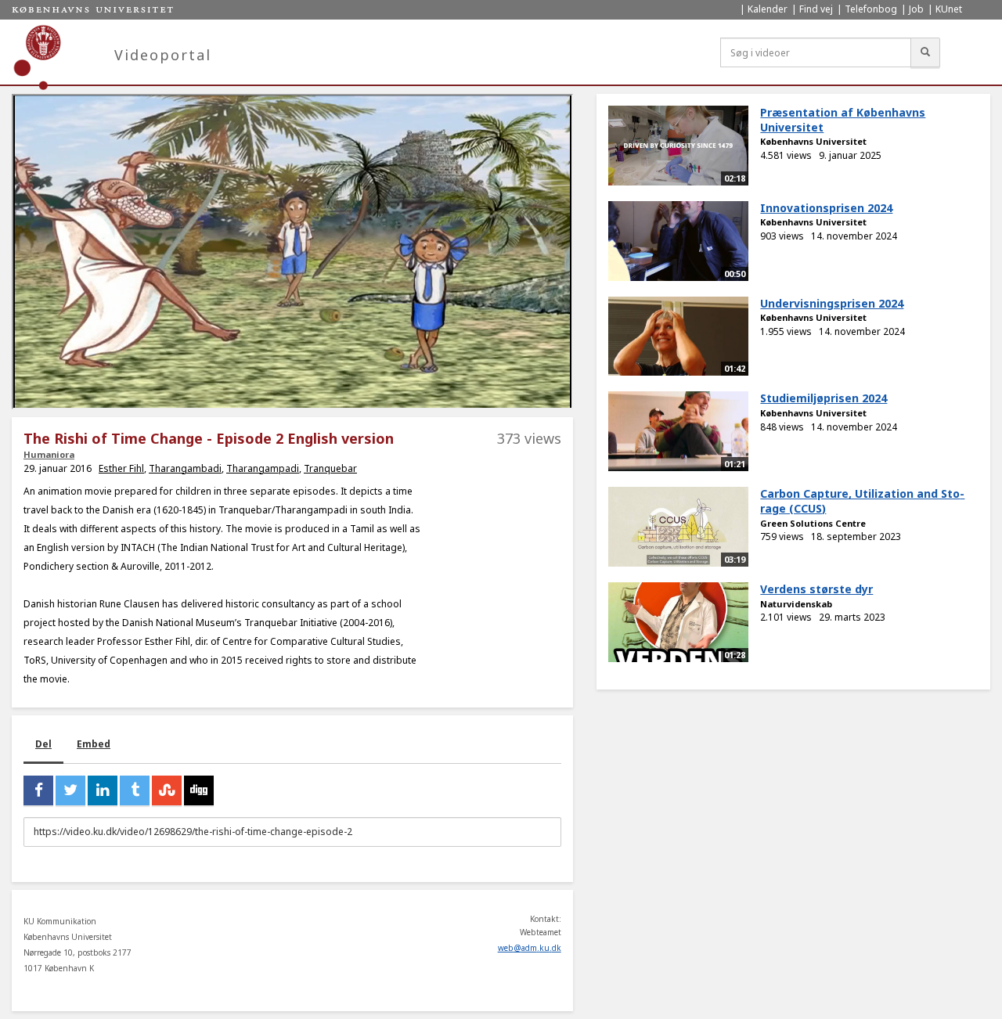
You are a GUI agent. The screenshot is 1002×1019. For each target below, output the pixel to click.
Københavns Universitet (813, 141)
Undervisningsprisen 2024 (831, 303)
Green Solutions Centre (813, 523)
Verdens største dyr (816, 589)
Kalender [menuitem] (768, 9)
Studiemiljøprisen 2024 (823, 398)
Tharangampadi (262, 468)
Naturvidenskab (796, 604)
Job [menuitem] (916, 9)
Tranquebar (330, 468)
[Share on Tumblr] (135, 790)
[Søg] (925, 52)
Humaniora (48, 454)
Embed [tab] (93, 744)
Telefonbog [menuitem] (871, 9)
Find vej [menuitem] (816, 9)
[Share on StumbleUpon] (167, 790)
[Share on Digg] (199, 790)
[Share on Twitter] (70, 790)
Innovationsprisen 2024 (826, 207)
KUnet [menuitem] (948, 9)
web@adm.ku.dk (529, 947)
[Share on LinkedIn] (102, 790)
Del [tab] (43, 744)
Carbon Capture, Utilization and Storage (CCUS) (862, 501)
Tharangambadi (185, 468)
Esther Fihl (121, 468)
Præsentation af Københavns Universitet (842, 120)
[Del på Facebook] (38, 790)
